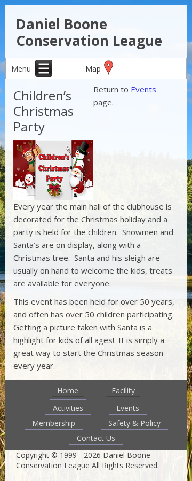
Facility (123, 390)
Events (143, 89)
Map (93, 69)
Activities (68, 408)
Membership (53, 423)
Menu (22, 69)
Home (67, 390)
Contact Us (96, 438)
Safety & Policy (134, 423)
